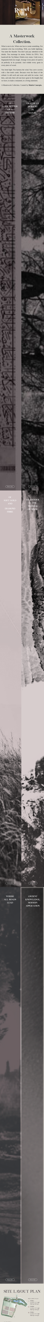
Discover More (10, 486)
